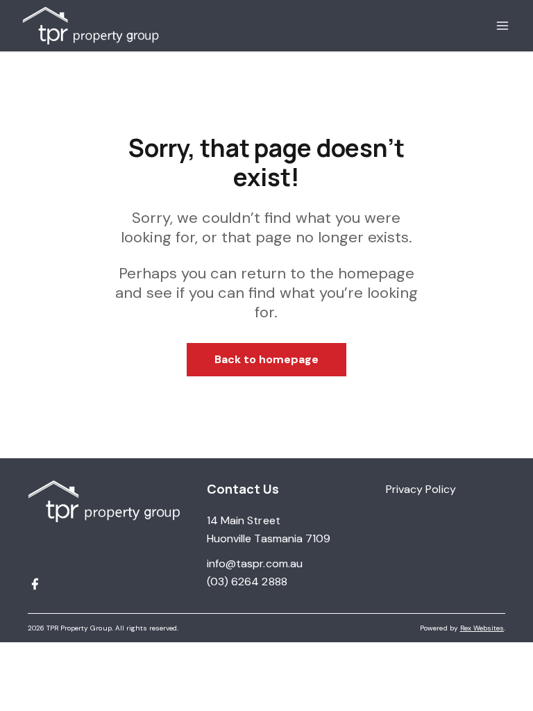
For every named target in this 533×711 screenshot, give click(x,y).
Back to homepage (266, 359)
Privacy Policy (421, 489)
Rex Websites (482, 628)
